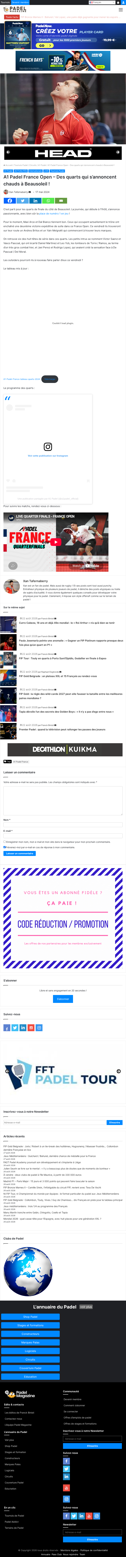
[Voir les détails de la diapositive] (63, 153)
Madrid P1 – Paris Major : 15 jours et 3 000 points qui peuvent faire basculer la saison (49, 1181)
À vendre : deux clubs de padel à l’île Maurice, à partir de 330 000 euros (42, 1174)
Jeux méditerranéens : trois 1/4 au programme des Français (35, 1206)
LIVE (46, 171)
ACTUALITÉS (21, 171)
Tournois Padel (21, 165)
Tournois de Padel (14, 1515)
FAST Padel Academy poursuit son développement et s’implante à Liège (42, 1162)
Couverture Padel (14, 1482)
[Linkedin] (35, 201)
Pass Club (57, 1554)
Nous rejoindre (70, 1554)
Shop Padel (11, 1446)
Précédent (8, 152)
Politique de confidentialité (94, 1550)
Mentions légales (69, 1550)
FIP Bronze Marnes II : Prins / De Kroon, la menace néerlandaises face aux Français (65, 17)
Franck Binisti (47, 618)
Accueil (8, 165)
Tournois (5, 2)
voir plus (86, 1306)
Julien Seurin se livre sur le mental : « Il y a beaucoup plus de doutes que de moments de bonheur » (56, 1168)
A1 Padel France (20, 761)
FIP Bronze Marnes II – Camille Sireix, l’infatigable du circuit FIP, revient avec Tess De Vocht (52, 1187)
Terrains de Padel (14, 1527)
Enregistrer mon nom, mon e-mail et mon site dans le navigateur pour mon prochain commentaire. (58, 841)
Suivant (117, 152)
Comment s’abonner (74, 1405)
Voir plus (9, 1440)
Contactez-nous (13, 1418)
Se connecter (71, 1411)
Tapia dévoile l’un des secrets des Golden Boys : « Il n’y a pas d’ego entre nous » (66, 711)
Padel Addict (12, 1521)
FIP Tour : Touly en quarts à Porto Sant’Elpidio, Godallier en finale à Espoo (62, 658)
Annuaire (45, 1554)
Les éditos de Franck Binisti (19, 1412)
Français (96, 2)
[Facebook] (10, 201)
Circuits (32, 165)
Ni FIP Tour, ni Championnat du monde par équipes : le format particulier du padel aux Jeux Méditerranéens (61, 1193)
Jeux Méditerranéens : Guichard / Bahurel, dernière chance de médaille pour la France (49, 1156)
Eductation (10, 1488)
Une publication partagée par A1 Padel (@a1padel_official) (48, 498)
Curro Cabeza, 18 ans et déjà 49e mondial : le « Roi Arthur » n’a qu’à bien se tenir (67, 622)
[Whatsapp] (48, 201)
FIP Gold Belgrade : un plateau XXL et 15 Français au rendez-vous (58, 676)
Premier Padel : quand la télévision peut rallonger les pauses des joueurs (62, 729)
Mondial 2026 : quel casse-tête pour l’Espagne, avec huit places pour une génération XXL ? (52, 1218)
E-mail (8, 830)
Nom (6, 819)
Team (82, 1554)
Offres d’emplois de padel (77, 1417)
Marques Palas (13, 1464)
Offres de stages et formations (80, 1423)
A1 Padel (42, 165)
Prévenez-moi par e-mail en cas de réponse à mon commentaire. (40, 847)
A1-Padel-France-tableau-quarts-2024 (21, 379)
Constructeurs (12, 1458)
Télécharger (49, 379)
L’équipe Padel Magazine (18, 1424)
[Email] (61, 201)
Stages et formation (15, 1452)
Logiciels (9, 1470)
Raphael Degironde (50, 672)
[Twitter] (23, 201)
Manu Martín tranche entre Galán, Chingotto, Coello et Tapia (35, 1212)
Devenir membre (20, 2)
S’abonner (63, 999)
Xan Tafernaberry (18, 192)
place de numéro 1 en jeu (53, 213)
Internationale (35, 171)
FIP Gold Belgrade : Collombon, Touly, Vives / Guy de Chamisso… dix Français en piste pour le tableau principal (62, 1200)
